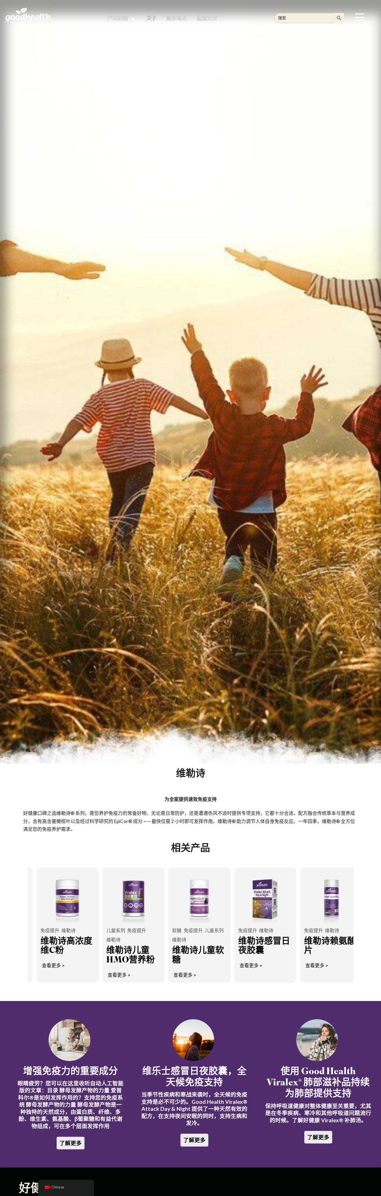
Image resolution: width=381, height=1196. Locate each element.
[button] (359, 17)
